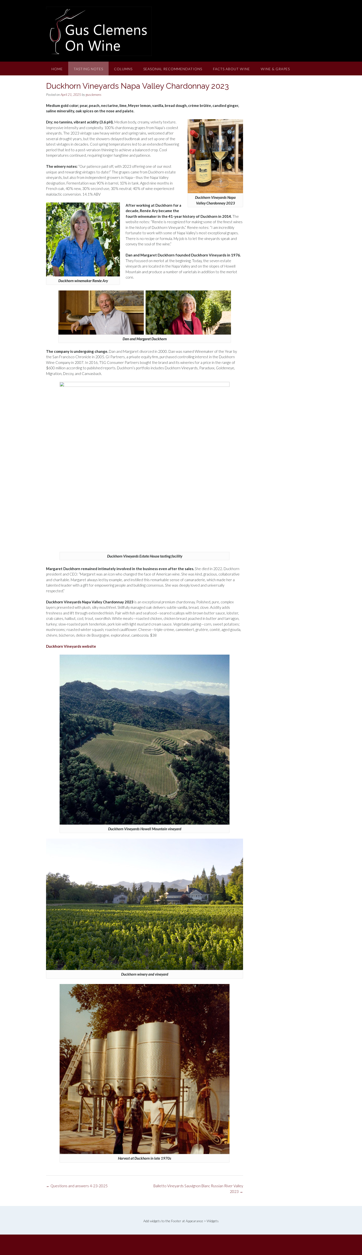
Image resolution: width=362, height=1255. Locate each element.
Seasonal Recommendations (172, 69)
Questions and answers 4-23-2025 (77, 1186)
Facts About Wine (231, 69)
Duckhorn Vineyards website (71, 646)
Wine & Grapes (275, 69)
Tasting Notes (88, 69)
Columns (123, 69)
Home (57, 69)
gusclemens (93, 94)
